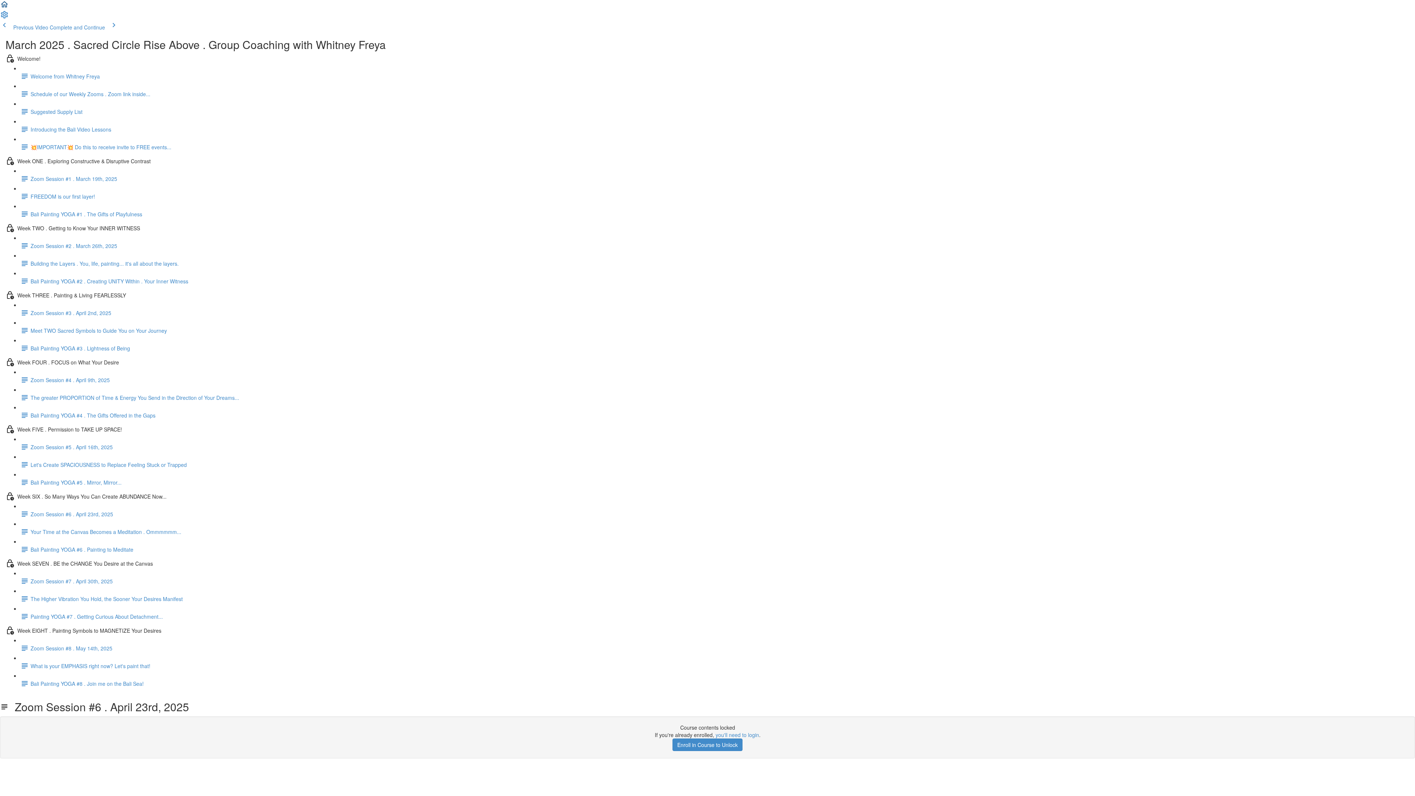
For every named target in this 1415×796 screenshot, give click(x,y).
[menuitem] (4, 17)
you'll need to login (737, 735)
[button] (4, 6)
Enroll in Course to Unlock (707, 744)
